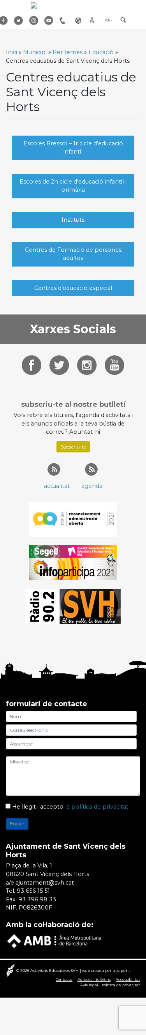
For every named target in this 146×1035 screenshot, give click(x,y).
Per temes (68, 52)
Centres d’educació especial (73, 287)
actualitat (57, 485)
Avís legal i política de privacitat (110, 985)
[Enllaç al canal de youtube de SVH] (114, 364)
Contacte (64, 979)
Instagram (34, 20)
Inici (11, 52)
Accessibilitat (94, 20)
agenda (91, 485)
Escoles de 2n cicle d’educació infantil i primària (73, 186)
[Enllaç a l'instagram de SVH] (87, 364)
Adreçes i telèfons (64, 20)
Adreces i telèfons (94, 979)
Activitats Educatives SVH (54, 970)
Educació (101, 52)
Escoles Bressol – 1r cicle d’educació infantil (73, 147)
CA (107, 20)
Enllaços (79, 20)
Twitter (18, 20)
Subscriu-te (73, 447)
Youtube (49, 20)
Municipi (35, 52)
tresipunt (121, 970)
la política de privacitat (96, 806)
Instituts (73, 219)
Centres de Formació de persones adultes (73, 254)
